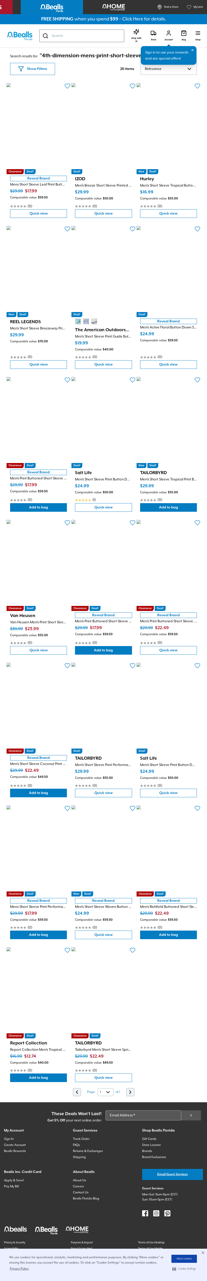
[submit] (191, 1115)
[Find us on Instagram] (156, 1213)
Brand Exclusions (154, 1157)
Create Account (15, 1145)
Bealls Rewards (15, 1151)
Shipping (79, 1157)
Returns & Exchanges (88, 1151)
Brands (147, 1151)
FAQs (76, 1145)
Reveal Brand (38, 178)
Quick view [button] (48, 215)
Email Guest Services (172, 1174)
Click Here (132, 19)
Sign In (9, 1139)
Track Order (81, 1139)
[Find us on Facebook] (145, 1213)
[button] (184, 1269)
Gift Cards (149, 1139)
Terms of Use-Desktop (151, 1242)
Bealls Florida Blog (86, 1198)
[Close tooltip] (192, 50)
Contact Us (81, 1192)
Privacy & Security (14, 1242)
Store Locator (151, 1145)
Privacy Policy (19, 1269)
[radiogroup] (86, 321)
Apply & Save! (14, 1180)
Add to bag (48, 508)
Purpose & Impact (82, 1242)
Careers (78, 1186)
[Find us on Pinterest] (167, 1213)
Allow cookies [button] (184, 1258)
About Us (79, 1180)
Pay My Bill (11, 1186)
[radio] (78, 321)
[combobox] (81, 36)
